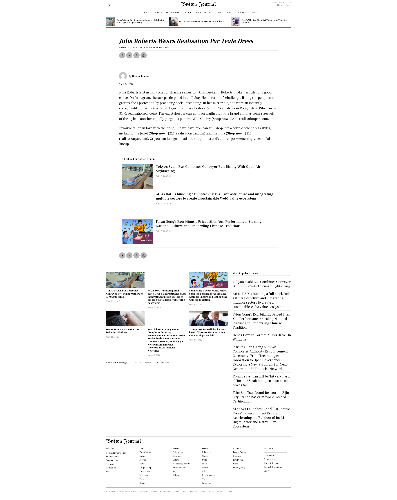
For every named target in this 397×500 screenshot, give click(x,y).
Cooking (237, 456)
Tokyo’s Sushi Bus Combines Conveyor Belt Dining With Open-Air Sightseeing (140, 21)
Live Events (238, 459)
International (270, 455)
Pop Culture (144, 471)
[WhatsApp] (144, 55)
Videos (176, 475)
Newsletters (269, 459)
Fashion (122, 47)
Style (204, 459)
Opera (142, 483)
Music (142, 456)
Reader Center (239, 452)
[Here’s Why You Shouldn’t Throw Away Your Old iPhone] (235, 21)
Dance (142, 463)
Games (205, 456)
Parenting (206, 483)
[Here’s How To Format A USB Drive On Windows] (173, 21)
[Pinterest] (136, 55)
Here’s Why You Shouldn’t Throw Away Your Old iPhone (264, 21)
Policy (267, 470)
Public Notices (179, 467)
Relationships (208, 475)
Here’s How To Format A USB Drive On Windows (201, 21)
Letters (176, 459)
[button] (109, 4)
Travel (205, 479)
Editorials (177, 456)
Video (235, 463)
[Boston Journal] (123, 76)
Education (207, 452)
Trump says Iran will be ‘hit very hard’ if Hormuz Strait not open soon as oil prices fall (207, 332)
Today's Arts (145, 452)
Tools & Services (271, 463)
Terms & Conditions (273, 467)
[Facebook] (122, 55)
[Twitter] (129, 55)
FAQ (174, 471)
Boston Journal (140, 75)
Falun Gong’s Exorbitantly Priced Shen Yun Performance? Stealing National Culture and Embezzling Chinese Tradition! (209, 223)
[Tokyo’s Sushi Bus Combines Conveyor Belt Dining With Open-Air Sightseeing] (110, 21)
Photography (239, 467)
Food (204, 463)
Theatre (142, 479)
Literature (143, 475)
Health (205, 467)
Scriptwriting (145, 467)
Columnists (178, 452)
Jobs (204, 471)
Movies (142, 459)
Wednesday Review (181, 463)
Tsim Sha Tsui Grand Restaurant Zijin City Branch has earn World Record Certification (261, 396)
